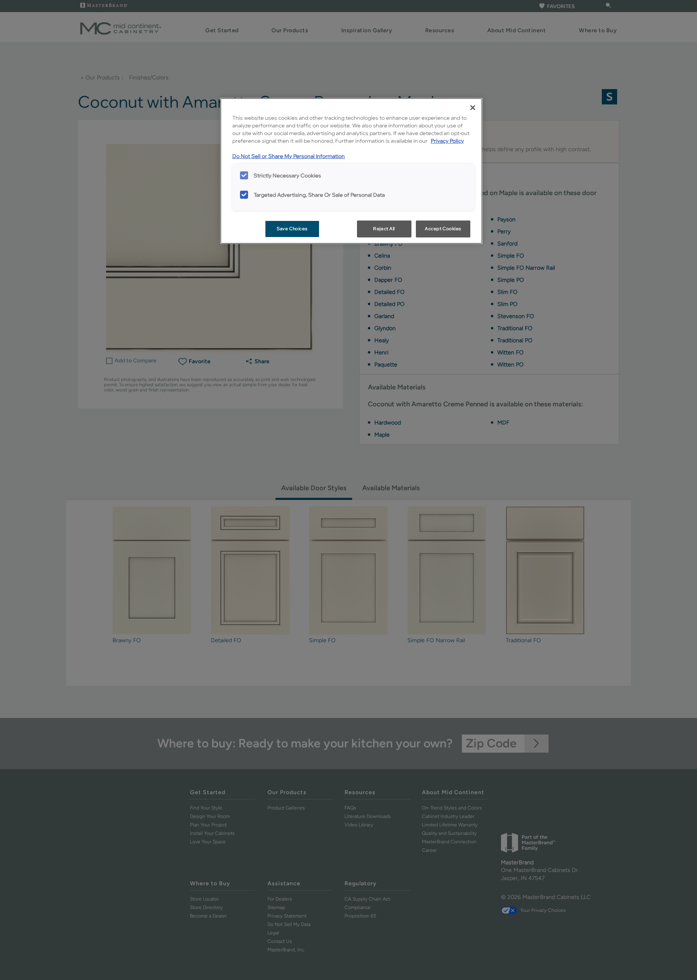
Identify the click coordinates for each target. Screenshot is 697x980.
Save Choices (292, 228)
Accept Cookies (443, 228)
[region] (351, 171)
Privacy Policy (447, 140)
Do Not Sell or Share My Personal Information (288, 156)
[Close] (473, 108)
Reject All (384, 228)
